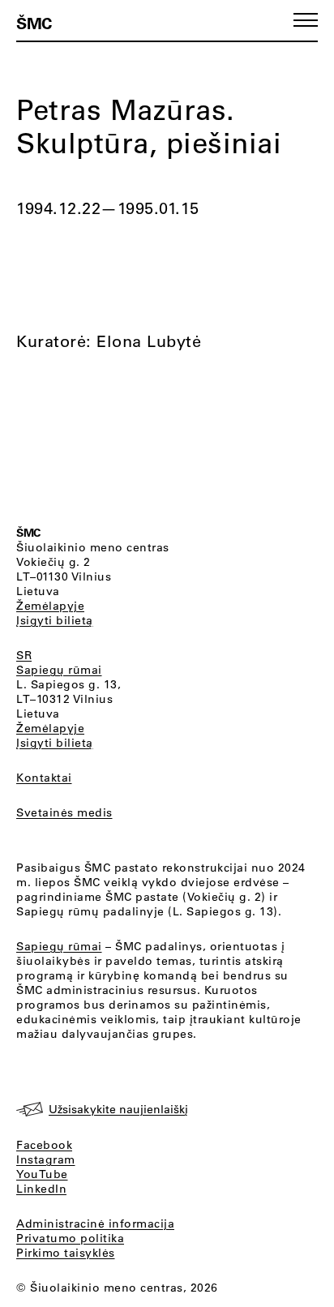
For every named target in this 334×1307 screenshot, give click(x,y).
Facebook (44, 1145)
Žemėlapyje (50, 605)
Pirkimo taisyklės (65, 1252)
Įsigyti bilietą (54, 620)
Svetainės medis (64, 812)
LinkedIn (41, 1188)
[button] (305, 20)
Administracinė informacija (95, 1223)
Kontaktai (44, 777)
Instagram (45, 1159)
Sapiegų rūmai (59, 669)
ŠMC (34, 22)
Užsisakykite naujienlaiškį (118, 1109)
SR (24, 655)
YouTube (42, 1174)
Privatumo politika (70, 1238)
